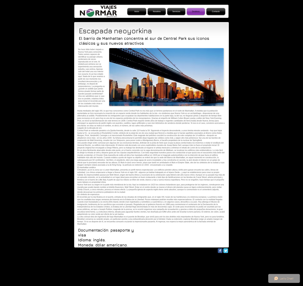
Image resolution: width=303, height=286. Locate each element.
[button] (166, 77)
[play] (217, 103)
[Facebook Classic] (220, 250)
